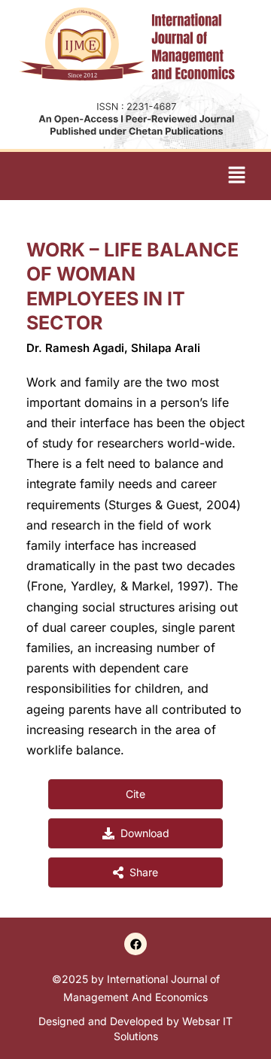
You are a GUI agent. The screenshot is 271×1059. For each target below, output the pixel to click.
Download (144, 833)
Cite (135, 793)
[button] (237, 175)
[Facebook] (135, 944)
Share (143, 872)
